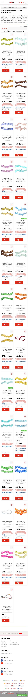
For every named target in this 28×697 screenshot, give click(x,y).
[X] (1, 692)
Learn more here (11, 693)
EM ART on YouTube (8, 663)
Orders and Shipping (14, 644)
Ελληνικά (16, 680)
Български (7, 680)
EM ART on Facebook (8, 660)
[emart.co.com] (9, 2)
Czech (7, 685)
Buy (6, 70)
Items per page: (19, 31)
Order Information (14, 642)
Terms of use (4, 644)
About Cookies (4, 646)
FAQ (10, 641)
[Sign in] (21, 2)
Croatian (22, 683)
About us (3, 641)
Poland (14, 688)
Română (23, 680)
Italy (8, 688)
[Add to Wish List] (11, 34)
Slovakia (21, 688)
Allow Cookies (22, 695)
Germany (8, 683)
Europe (21, 685)
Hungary (15, 685)
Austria (15, 683)
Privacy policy (4, 642)
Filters (5, 28)
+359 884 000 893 (22, 4)
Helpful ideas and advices (6, 653)
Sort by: (5, 31)
